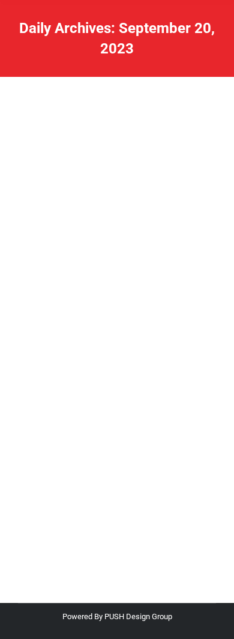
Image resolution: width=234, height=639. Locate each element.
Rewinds (47, 389)
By (89, 389)
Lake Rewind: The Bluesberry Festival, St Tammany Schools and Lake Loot (116, 351)
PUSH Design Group (138, 616)
